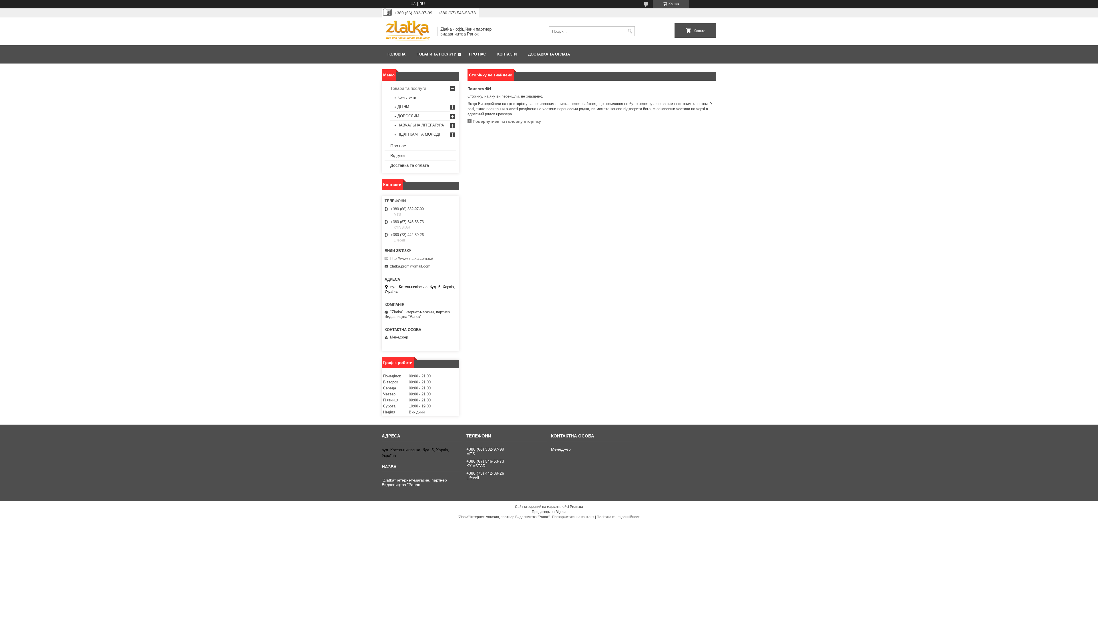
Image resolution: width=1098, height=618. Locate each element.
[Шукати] (630, 31)
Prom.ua (576, 507)
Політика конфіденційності (618, 517)
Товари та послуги (436, 54)
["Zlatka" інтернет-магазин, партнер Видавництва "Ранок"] (407, 31)
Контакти (507, 54)
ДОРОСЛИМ (408, 116)
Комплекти (406, 97)
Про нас (477, 54)
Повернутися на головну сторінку (507, 121)
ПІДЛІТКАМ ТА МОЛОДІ (418, 134)
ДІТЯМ (403, 106)
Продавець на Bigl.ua (549, 512)
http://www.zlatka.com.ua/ (411, 258)
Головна (396, 54)
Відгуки (397, 155)
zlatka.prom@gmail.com (410, 266)
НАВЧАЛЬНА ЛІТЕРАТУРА (420, 125)
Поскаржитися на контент (573, 517)
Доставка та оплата (549, 54)
